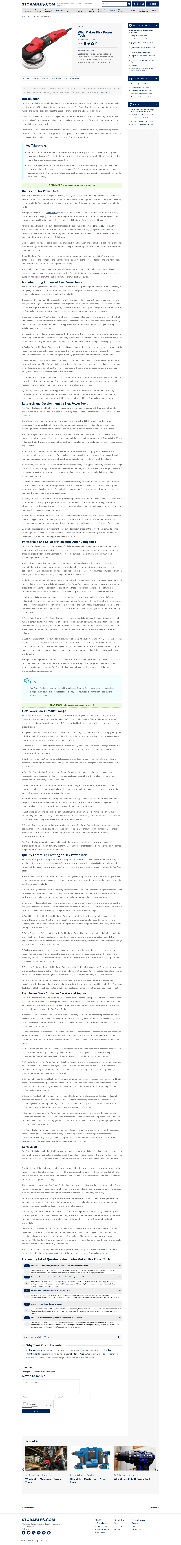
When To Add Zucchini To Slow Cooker (142, 121)
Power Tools (51, 213)
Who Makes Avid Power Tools (76, 705)
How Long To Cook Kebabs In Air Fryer (142, 124)
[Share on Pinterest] (92, 44)
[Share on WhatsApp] (96, 44)
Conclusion (134, 65)
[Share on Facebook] (85, 44)
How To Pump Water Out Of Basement (142, 118)
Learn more (104, 92)
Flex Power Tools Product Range (140, 52)
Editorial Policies (78, 1354)
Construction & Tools (40, 78)
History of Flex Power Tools (139, 36)
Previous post (28, 1507)
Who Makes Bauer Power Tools (77, 185)
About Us (98, 1520)
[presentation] (23, 1469)
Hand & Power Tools (59, 78)
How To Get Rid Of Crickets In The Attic (142, 114)
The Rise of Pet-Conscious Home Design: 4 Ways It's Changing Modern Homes (143, 110)
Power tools (74, 78)
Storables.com (35, 1350)
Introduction (134, 32)
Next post (154, 1507)
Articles (29, 16)
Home (23, 16)
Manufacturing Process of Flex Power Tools (143, 39)
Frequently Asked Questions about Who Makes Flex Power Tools (142, 69)
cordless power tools (102, 226)
